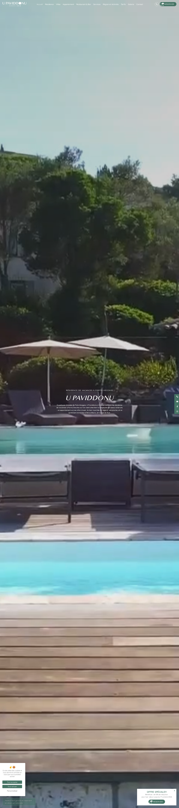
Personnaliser (12, 791)
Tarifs (123, 4)
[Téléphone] (157, 4)
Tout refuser (12, 786)
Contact (139, 4)
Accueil (40, 4)
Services (96, 4)
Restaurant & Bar (83, 4)
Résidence (49, 4)
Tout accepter (12, 782)
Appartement (68, 4)
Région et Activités (111, 4)
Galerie (131, 4)
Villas (58, 4)
